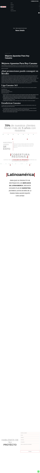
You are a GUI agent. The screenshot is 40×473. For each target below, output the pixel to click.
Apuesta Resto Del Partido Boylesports (6, 91)
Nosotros (12, 4)
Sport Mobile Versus (4, 89)
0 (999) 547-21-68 (34, 1)
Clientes (12, 7)
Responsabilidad (13, 10)
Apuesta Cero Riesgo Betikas (5, 90)
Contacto (12, 9)
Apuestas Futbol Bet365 (4, 68)
